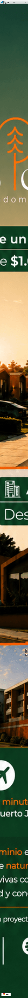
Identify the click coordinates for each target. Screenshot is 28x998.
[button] (25, 2)
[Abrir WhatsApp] (24, 994)
